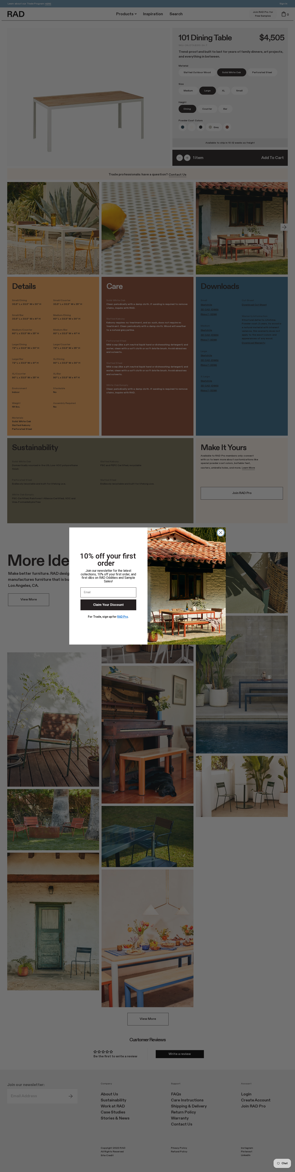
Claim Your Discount (108, 604)
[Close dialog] (220, 532)
